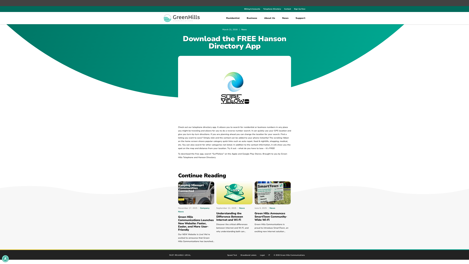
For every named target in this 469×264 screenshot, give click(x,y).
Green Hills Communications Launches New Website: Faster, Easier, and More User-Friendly (196, 223)
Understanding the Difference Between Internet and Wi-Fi (229, 216)
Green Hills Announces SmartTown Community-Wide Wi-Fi (271, 216)
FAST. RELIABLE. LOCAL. (180, 255)
